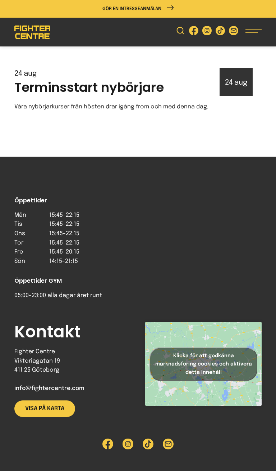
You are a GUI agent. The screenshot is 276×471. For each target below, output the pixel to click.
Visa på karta (44, 408)
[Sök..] (180, 32)
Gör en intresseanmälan (131, 8)
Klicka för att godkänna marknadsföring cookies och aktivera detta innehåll (203, 363)
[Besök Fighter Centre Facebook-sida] (193, 32)
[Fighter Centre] (32, 32)
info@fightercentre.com (49, 388)
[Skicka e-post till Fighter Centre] (233, 32)
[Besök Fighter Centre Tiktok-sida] (220, 32)
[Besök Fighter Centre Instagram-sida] (207, 32)
